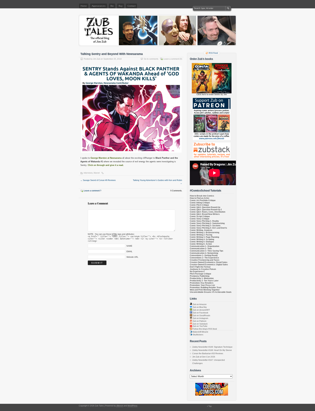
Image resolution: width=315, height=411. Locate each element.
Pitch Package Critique (200, 274)
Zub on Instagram (200, 318)
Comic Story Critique (199, 219)
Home (84, 6)
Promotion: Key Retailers (201, 283)
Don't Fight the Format (200, 267)
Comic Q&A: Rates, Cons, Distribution (207, 212)
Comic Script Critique (200, 216)
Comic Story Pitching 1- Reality (204, 221)
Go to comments (151, 59)
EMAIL (129, 251)
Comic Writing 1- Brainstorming (204, 232)
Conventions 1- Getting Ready (204, 255)
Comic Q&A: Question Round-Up (205, 207)
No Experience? (197, 271)
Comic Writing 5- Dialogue (202, 242)
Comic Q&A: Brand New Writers (205, 214)
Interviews (88, 173)
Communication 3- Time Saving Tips (206, 251)
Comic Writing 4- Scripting (202, 239)
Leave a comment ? (92, 190)
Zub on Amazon (199, 304)
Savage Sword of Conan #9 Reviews (98, 180)
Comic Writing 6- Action (201, 244)
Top (210, 406)
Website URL (132, 257)
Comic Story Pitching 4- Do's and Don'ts (208, 228)
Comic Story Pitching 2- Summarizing (207, 223)
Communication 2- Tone (201, 248)
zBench (119, 406)
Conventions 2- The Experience (204, 258)
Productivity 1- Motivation (202, 278)
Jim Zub (96, 59)
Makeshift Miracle (200, 332)
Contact (131, 6)
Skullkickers (197, 335)
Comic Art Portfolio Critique (203, 200)
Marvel (97, 173)
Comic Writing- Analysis (201, 230)
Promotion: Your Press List (202, 285)
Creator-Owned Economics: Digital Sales (209, 264)
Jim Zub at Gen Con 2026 (203, 357)
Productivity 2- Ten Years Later (204, 281)
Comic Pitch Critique (199, 205)
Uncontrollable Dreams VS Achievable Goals (210, 292)
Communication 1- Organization (204, 246)
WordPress (132, 406)
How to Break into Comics (202, 196)
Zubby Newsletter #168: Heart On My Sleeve (212, 350)
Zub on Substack (200, 324)
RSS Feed (213, 53)
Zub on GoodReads (201, 315)
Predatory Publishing (199, 276)
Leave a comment (171, 59)
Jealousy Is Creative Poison (203, 269)
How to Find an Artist (199, 198)
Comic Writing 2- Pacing (201, 235)
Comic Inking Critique (200, 203)
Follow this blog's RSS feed (204, 329)
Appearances (98, 6)
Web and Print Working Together (205, 290)
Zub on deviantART (201, 310)
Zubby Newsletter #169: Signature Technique (212, 347)
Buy (121, 6)
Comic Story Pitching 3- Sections (205, 225)
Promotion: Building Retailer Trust (205, 287)
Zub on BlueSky (199, 307)
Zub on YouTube (199, 326)
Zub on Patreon (199, 321)
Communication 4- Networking (204, 253)
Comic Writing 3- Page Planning (204, 237)
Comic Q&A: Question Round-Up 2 (206, 209)
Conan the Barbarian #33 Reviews (207, 353)
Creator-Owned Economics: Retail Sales (208, 262)
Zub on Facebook (200, 313)
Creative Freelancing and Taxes (204, 260)
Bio (112, 6)
